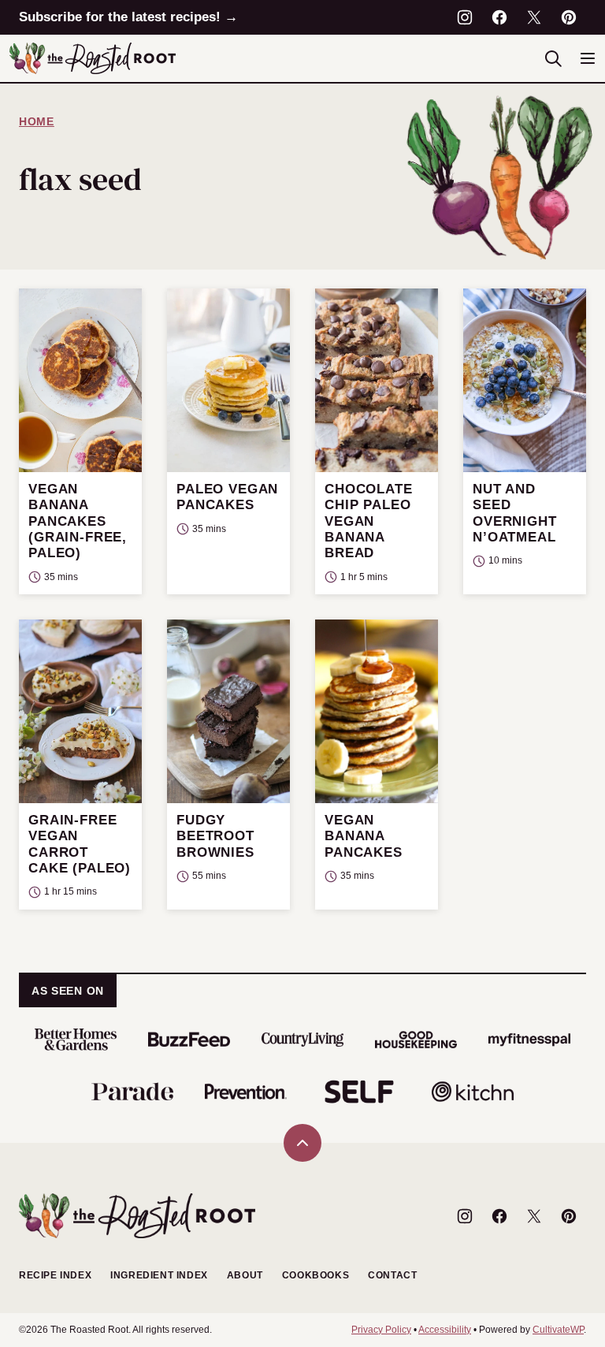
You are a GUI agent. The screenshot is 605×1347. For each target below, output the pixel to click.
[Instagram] (464, 17)
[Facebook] (499, 17)
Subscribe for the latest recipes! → (128, 16)
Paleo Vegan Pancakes (227, 497)
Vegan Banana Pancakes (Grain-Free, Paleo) (77, 521)
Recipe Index (55, 1275)
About (245, 1275)
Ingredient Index (159, 1275)
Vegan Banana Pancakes (364, 836)
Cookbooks (315, 1275)
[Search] (553, 58)
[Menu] (587, 58)
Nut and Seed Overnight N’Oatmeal (515, 513)
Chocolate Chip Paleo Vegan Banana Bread (369, 521)
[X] (534, 17)
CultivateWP (558, 1329)
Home (36, 121)
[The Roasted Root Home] (92, 58)
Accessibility (444, 1329)
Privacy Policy (381, 1329)
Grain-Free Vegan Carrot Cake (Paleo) (79, 844)
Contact (392, 1275)
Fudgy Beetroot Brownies (215, 836)
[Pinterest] (568, 17)
